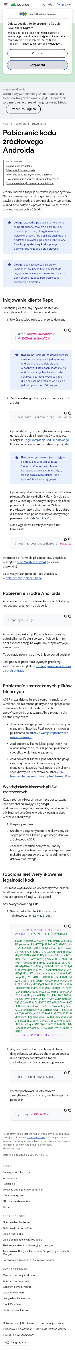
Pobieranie (9, 1183)
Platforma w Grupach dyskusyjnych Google (28, 1245)
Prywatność (25, 1329)
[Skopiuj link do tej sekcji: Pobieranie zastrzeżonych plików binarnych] (27, 692)
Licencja (10, 1329)
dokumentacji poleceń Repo (24, 578)
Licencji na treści (36, 1137)
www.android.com (14, 1292)
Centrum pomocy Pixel (16, 1281)
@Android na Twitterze (16, 1222)
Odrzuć (37, 53)
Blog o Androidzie (13, 1233)
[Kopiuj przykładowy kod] (70, 330)
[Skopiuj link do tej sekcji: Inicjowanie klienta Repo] (57, 300)
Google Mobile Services (16, 1298)
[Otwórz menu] (5, 4)
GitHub (7, 1207)
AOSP (6, 123)
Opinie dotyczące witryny (51, 1329)
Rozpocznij (37, 65)
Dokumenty (20, 123)
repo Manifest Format (31, 562)
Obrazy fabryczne (13, 1195)
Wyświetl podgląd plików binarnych (23, 1189)
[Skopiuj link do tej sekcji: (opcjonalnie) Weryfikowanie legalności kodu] (39, 880)
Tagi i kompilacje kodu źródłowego (46, 440)
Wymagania (10, 1178)
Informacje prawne (53, 1323)
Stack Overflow (12, 1304)
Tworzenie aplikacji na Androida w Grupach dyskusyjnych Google (36, 1253)
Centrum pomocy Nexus (17, 1286)
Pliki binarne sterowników (17, 1201)
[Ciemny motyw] (65, 330)
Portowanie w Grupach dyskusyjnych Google (28, 1260)
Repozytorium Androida (17, 1172)
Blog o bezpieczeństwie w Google (22, 1239)
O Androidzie (11, 1323)
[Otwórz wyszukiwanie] (43, 4)
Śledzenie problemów (15, 1310)
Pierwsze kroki (38, 123)
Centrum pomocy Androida (19, 1275)
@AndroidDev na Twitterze (18, 1228)
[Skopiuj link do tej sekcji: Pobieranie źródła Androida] (64, 594)
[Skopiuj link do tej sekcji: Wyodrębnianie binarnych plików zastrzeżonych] (30, 792)
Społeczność (30, 1323)
